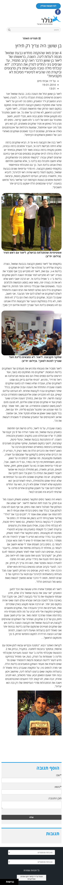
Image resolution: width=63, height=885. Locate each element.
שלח (31, 817)
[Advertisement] (31, 751)
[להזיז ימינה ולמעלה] (4, 881)
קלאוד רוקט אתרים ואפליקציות (28, 877)
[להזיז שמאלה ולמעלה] (2, 881)
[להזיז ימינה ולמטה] (4, 883)
